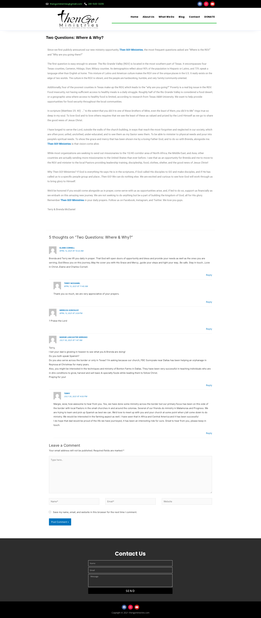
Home (134, 17)
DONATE (209, 17)
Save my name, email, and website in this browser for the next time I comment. (95, 512)
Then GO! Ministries (59, 143)
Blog (182, 17)
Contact (194, 17)
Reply (209, 275)
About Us (148, 17)
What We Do (166, 17)
